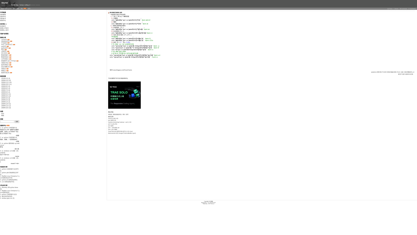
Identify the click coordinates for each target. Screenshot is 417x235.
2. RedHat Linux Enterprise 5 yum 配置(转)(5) (10, 191)
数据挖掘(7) (5, 55)
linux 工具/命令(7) (6, 44)
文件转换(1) (5, 59)
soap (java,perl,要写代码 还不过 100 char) (120, 131)
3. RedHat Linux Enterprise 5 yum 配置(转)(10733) (10, 177)
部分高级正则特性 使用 (116, 12)
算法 (2, 113)
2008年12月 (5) (6, 104)
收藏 (405, 72)
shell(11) (4, 51)
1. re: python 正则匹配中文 (8, 127)
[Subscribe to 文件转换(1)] (10, 59)
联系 (18, 8)
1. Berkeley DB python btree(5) (9, 188)
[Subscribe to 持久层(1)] (9, 53)
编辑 (402, 72)
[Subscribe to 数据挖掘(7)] (10, 55)
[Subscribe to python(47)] (9, 48)
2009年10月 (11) (6, 84)
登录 (117, 78)
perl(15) (3, 46)
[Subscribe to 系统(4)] (7, 69)
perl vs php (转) (112, 124)
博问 (123, 114)
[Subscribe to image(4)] (8, 43)
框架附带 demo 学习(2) (8, 61)
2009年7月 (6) (5, 90)
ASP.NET (214, 202)
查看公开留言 (4, 28)
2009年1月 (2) (5, 102)
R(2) (2, 49)
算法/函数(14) (5, 67)
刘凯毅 (388, 72)
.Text (208, 202)
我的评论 (3, 16)
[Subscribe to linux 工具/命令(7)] (14, 44)
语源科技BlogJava (6, 8)
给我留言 (3, 26)
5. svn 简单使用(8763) (7, 182)
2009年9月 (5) (5, 86)
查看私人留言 (4, 30)
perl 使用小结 (112, 120)
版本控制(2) (5, 65)
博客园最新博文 (117, 114)
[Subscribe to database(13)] (11, 41)
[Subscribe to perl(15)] (8, 46)
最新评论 (3, 20)
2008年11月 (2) (6, 106)
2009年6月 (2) (5, 92)
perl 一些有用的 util (113, 127)
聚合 (22, 8)
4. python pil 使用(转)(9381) (8, 180)
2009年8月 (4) (5, 88)
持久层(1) (4, 53)
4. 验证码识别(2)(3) (6, 196)
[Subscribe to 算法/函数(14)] (11, 67)
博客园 (110, 114)
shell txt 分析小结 (113, 118)
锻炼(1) (3, 70)
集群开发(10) (5, 72)
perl (413, 72)
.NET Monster (211, 203)
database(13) (5, 41)
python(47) (4, 48)
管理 (29, 8)
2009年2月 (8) (5, 100)
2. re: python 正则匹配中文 (8, 137)
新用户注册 (401, 74)
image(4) (4, 43)
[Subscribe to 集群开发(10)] (11, 73)
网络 (2, 115)
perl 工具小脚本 (112, 129)
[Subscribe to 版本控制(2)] (10, 65)
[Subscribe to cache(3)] (8, 39)
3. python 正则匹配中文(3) (8, 194)
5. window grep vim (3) (7, 198)
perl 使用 (110, 126)
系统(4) (3, 69)
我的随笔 (3, 14)
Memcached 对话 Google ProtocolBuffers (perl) (122, 133)
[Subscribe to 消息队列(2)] (10, 63)
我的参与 (3, 18)
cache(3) (4, 39)
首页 (14, 8)
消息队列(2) (5, 63)
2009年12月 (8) (6, 80)
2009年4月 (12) (6, 96)
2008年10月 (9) (6, 108)
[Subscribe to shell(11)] (8, 51)
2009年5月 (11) (6, 94)
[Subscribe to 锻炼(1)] (7, 71)
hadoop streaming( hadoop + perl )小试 (119, 122)
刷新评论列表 (409, 74)
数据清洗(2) (5, 57)
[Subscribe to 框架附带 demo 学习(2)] (17, 61)
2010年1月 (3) (5, 78)
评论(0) (398, 72)
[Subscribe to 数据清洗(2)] (10, 57)
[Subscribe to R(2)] (5, 50)
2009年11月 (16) (6, 82)
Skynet (4, 3)
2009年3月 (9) (5, 98)
